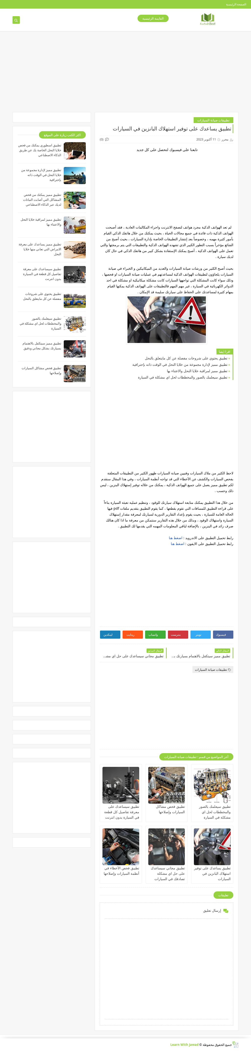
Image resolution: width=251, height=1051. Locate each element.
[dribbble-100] (58, 4)
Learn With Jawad (184, 1044)
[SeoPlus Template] (235, 1044)
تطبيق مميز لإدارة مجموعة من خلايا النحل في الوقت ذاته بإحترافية (179, 364)
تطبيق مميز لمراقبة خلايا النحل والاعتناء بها (197, 370)
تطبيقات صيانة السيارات (213, 120)
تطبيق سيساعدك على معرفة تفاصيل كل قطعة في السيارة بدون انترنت (121, 812)
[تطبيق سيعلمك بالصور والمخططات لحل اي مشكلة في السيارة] (212, 785)
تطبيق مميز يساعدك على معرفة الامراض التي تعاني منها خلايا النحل (40, 249)
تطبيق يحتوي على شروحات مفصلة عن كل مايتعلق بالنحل (186, 358)
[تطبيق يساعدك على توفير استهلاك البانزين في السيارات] (212, 846)
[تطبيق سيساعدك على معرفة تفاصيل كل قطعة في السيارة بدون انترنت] (120, 785)
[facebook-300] (3, 4)
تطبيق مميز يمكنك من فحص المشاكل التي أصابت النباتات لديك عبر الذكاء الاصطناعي (42, 199)
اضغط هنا (175, 537)
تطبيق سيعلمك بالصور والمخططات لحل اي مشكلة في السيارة (182, 377)
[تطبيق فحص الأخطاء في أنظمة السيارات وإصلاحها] (120, 846)
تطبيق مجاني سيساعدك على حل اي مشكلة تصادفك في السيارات (168, 873)
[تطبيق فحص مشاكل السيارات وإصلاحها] (166, 785)
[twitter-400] (19, 4)
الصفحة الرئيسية (236, 4)
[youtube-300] (27, 4)
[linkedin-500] (11, 4)
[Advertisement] (153, 186)
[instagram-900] (34, 4)
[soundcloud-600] (42, 4)
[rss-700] (50, 4)
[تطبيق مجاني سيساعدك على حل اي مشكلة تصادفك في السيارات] (166, 846)
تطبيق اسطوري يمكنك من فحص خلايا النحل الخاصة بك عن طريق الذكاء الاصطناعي (39, 150)
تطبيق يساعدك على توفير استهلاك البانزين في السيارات (212, 873)
